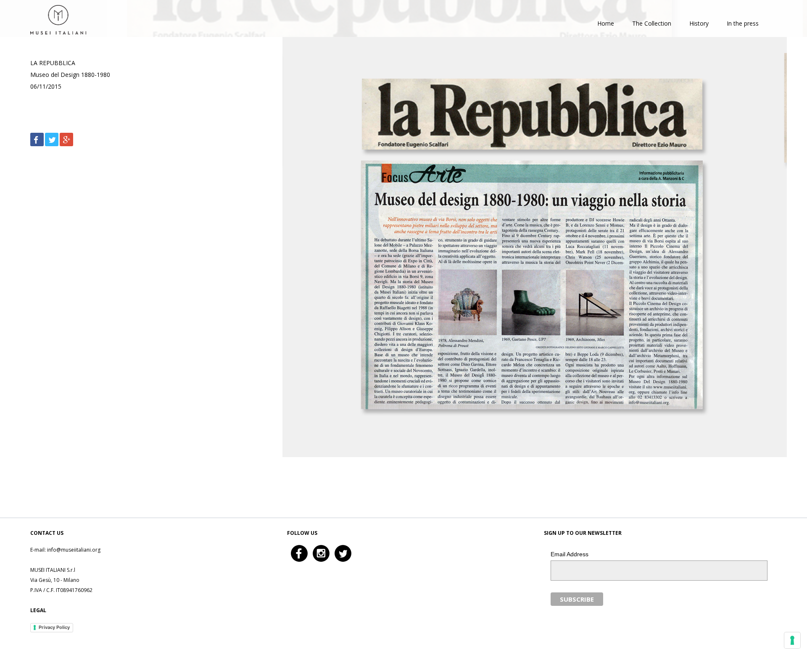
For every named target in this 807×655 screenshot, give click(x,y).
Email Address (569, 554)
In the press (743, 23)
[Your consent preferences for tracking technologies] (792, 640)
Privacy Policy (54, 627)
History (699, 23)
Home (605, 23)
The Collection (651, 23)
